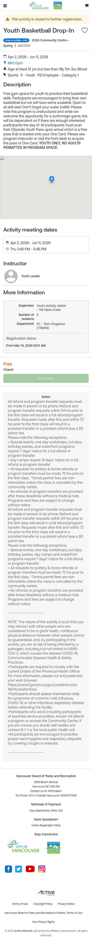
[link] (15, 63)
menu (5, 5)
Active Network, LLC (26, 930)
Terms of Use (74, 912)
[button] (85, 30)
